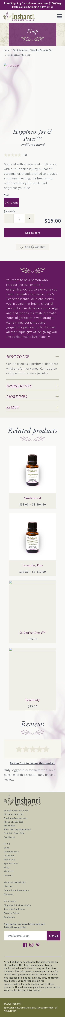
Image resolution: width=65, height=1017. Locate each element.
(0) (25, 155)
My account (10, 901)
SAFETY (12, 407)
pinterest (38, 945)
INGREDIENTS (19, 386)
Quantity (9, 211)
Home (7, 843)
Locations (9, 855)
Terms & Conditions (14, 909)
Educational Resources (16, 890)
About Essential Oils (15, 882)
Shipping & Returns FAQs (17, 905)
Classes (8, 886)
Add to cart (32, 233)
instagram (31, 945)
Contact (8, 875)
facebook (25, 945)
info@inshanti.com (18, 818)
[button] (59, 16)
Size (6, 195)
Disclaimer (9, 917)
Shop (6, 847)
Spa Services (11, 863)
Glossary (9, 894)
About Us (9, 871)
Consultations (11, 851)
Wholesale (9, 859)
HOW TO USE (17, 356)
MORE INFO (16, 396)
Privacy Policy (11, 913)
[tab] (32, 356)
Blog (6, 867)
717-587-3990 (17, 821)
